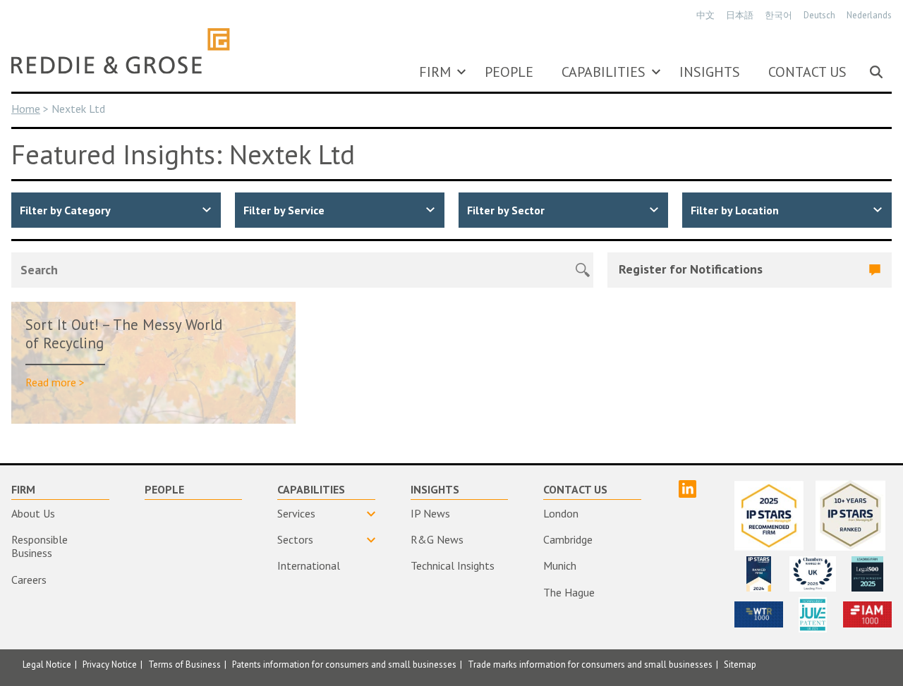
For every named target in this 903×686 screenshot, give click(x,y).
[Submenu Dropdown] (461, 72)
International (308, 565)
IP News (430, 513)
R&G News (437, 539)
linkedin (687, 489)
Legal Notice (47, 664)
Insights (709, 72)
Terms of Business (184, 664)
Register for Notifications (691, 269)
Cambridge (568, 539)
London (560, 513)
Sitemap (740, 664)
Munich (559, 565)
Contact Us (807, 72)
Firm (435, 72)
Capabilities (604, 72)
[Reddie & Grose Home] (120, 50)
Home (25, 109)
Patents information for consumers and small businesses (344, 664)
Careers (29, 579)
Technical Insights (453, 565)
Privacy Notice (110, 664)
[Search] (876, 71)
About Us (33, 513)
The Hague (569, 592)
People (509, 72)
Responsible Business (39, 546)
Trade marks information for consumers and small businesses (590, 664)
